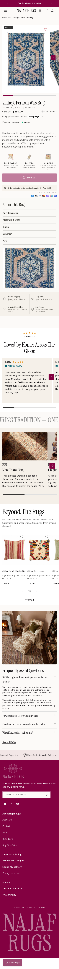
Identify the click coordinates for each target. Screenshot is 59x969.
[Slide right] (36, 591)
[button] (5, 10)
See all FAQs (9, 742)
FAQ (4, 832)
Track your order (10, 873)
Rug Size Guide (9, 845)
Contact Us (7, 826)
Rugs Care (7, 838)
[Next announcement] (51, 3)
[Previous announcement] (8, 3)
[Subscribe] (47, 794)
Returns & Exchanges (13, 860)
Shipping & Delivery (12, 866)
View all (29, 599)
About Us (7, 819)
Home (4, 17)
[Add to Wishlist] (45, 29)
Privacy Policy (9, 894)
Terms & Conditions (12, 888)
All (10, 17)
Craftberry (40, 907)
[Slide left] (23, 591)
